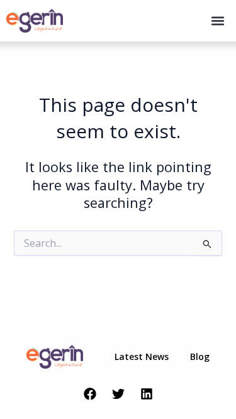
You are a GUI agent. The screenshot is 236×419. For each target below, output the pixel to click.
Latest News (142, 356)
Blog (200, 356)
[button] (218, 21)
